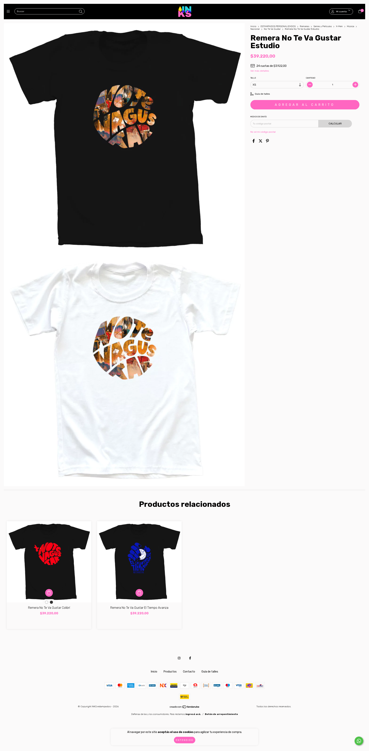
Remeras (304, 26)
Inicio (253, 26)
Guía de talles (209, 671)
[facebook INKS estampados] (190, 658)
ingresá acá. (193, 714)
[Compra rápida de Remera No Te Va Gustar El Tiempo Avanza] (139, 593)
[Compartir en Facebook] (253, 141)
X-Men (339, 26)
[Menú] (9, 12)
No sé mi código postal (263, 132)
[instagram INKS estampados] (179, 658)
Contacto (189, 671)
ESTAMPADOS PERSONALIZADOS (278, 26)
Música (350, 26)
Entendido (184, 740)
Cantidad (311, 78)
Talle (253, 78)
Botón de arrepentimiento (221, 714)
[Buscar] (81, 11)
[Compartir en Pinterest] (267, 141)
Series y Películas (322, 26)
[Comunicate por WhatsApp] (359, 741)
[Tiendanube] (184, 707)
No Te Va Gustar (272, 29)
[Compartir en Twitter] (260, 141)
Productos (170, 671)
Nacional (255, 29)
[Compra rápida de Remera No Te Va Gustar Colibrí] (49, 593)
